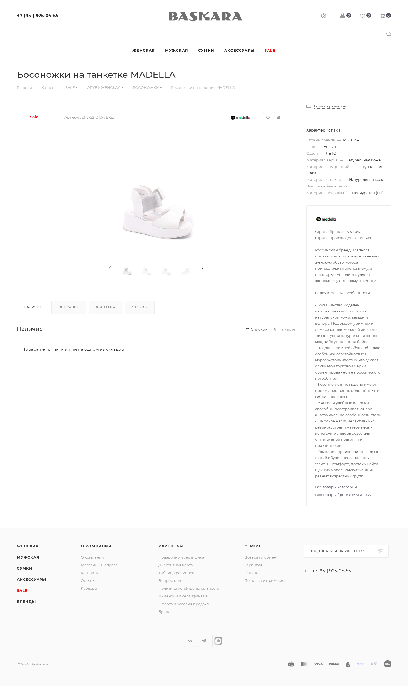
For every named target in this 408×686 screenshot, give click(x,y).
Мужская (28, 557)
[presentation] (109, 268)
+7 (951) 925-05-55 (38, 15)
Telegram (204, 641)
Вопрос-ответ (171, 580)
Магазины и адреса (99, 565)
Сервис (253, 546)
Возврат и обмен (260, 557)
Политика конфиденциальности (188, 588)
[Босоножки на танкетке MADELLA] (156, 191)
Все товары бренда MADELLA (343, 494)
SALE (22, 590)
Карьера (89, 588)
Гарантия (253, 565)
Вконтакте (190, 641)
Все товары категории (336, 487)
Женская (28, 546)
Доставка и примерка (265, 580)
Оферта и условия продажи (184, 604)
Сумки (24, 568)
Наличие (33, 307)
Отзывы (140, 307)
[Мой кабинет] (323, 16)
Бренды (26, 601)
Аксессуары (31, 579)
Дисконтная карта (175, 565)
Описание (68, 307)
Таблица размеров (176, 572)
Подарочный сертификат (182, 557)
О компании (96, 546)
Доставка (105, 307)
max (218, 641)
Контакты (90, 572)
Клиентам (170, 546)
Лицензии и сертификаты (182, 596)
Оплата (251, 572)
